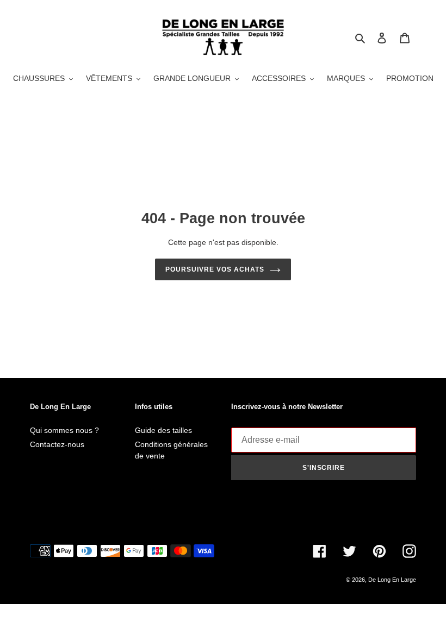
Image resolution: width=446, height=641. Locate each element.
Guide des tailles (163, 430)
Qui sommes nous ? (64, 430)
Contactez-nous (57, 444)
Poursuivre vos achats (214, 269)
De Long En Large (392, 579)
